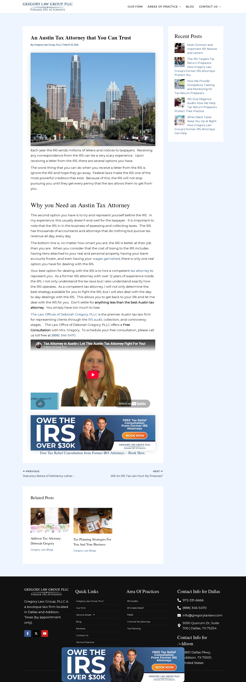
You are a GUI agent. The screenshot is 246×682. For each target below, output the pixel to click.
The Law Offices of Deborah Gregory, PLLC (64, 314)
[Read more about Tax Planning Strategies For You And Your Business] (92, 520)
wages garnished (106, 259)
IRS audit (95, 320)
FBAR (130, 614)
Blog (78, 621)
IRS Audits (132, 601)
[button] (179, 6)
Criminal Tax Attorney (138, 621)
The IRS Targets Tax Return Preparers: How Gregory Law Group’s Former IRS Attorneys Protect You (195, 67)
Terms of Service (85, 642)
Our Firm (81, 608)
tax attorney (140, 271)
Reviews (80, 628)
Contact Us (82, 635)
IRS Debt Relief (135, 608)
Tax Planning (134, 628)
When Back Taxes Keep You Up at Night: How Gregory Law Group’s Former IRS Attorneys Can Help (196, 125)
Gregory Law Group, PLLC (90, 601)
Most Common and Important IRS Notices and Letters (202, 49)
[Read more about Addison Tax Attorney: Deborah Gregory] (50, 520)
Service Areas (83, 614)
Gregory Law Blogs (42, 549)
